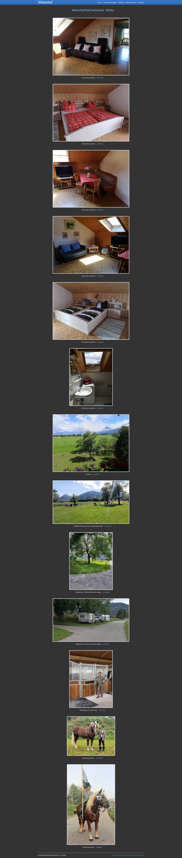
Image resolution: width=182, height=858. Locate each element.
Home (99, 2)
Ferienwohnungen (109, 2)
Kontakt (141, 2)
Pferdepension (131, 2)
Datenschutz (129, 855)
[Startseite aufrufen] (47, 2)
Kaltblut (121, 2)
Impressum (120, 855)
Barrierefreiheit (139, 855)
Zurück (100, 78)
